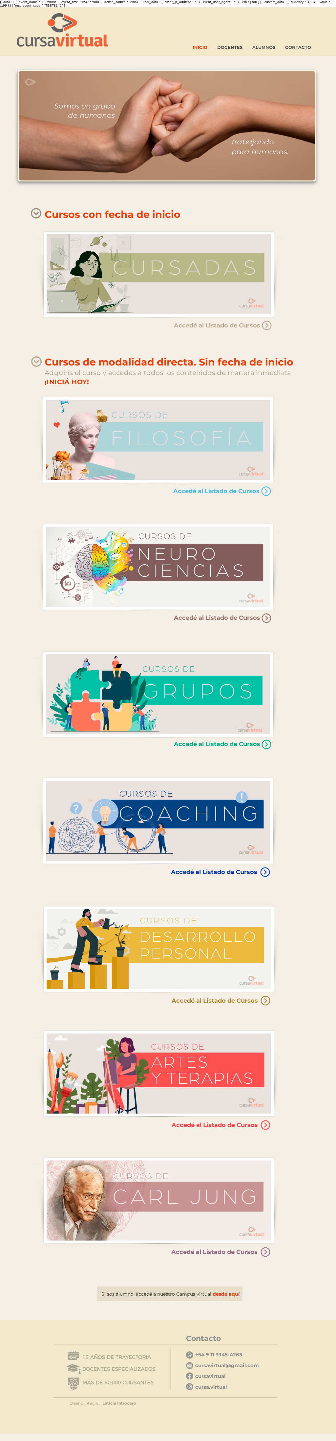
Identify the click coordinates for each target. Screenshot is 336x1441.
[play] (301, 174)
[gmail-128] (189, 1365)
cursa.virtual (211, 1387)
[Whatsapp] (189, 1355)
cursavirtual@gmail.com (227, 1365)
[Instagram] (189, 1386)
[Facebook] (189, 1376)
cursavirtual (210, 1376)
